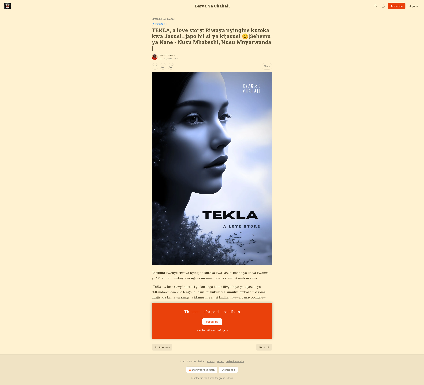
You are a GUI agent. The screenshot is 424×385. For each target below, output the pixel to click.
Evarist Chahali (168, 55)
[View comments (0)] (163, 66)
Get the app (228, 369)
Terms (220, 361)
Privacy (211, 361)
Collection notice (235, 361)
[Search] (376, 6)
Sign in (413, 6)
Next (262, 347)
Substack (196, 378)
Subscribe (397, 6)
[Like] (155, 66)
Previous (164, 347)
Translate (159, 24)
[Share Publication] (383, 6)
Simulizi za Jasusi (163, 18)
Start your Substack (203, 369)
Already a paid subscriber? (212, 330)
